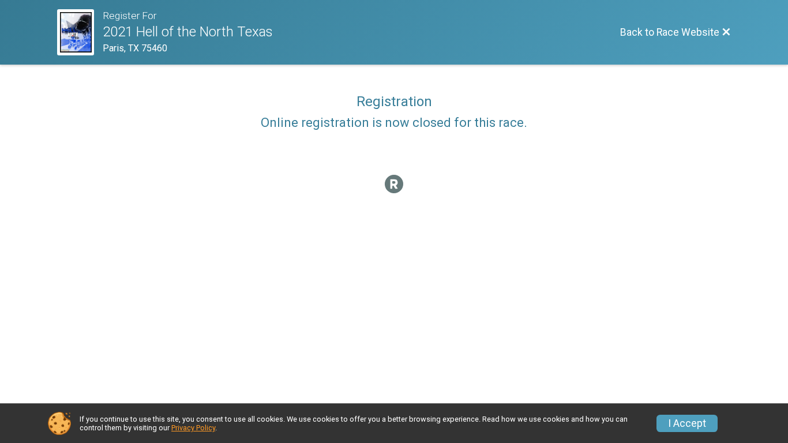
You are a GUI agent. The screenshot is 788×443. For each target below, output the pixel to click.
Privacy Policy (193, 427)
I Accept (687, 423)
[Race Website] (80, 32)
